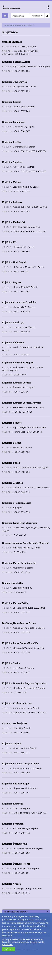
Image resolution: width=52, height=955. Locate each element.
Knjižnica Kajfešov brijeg (15, 783)
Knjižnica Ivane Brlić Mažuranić (19, 523)
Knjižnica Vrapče (11, 883)
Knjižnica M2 (9, 242)
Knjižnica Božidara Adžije (16, 61)
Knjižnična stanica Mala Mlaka (19, 302)
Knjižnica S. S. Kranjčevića (16, 502)
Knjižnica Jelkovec (12, 482)
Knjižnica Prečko (11, 142)
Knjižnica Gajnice (11, 743)
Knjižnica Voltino (11, 182)
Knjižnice (28, 25)
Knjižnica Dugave (11, 282)
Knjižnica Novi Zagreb (14, 262)
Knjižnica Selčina (11, 442)
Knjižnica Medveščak (13, 222)
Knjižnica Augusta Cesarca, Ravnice (21, 402)
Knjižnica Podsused (12, 823)
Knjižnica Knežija (11, 102)
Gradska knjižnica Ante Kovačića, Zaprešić (25, 543)
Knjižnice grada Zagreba (13, 25)
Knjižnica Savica (11, 663)
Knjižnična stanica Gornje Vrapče (20, 763)
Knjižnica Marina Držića (15, 603)
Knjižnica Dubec (11, 462)
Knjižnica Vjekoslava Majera (18, 362)
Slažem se (9, 949)
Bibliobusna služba (12, 583)
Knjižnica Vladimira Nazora (17, 703)
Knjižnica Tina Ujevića (14, 81)
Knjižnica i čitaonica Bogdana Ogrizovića (24, 683)
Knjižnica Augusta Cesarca (16, 382)
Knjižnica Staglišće (12, 162)
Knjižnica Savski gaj (13, 322)
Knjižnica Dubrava (12, 202)
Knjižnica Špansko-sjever (16, 863)
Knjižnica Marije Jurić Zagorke (19, 563)
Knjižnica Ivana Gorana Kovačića (20, 643)
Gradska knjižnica (12, 41)
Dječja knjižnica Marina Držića (19, 623)
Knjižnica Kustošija (12, 803)
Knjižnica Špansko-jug (14, 843)
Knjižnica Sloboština (13, 342)
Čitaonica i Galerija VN (14, 723)
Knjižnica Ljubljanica (13, 122)
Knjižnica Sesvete (12, 422)
